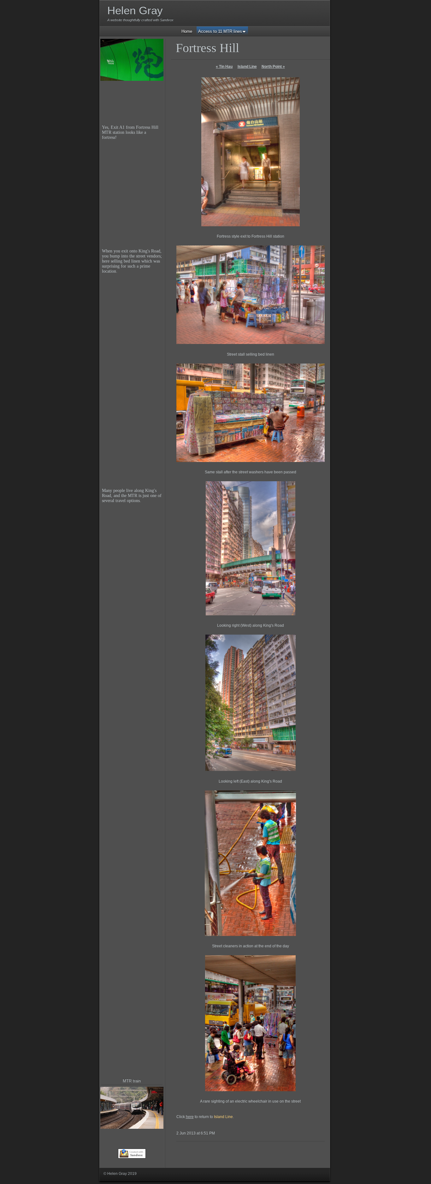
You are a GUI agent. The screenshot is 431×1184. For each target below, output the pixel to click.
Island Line (247, 66)
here (190, 1117)
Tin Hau (224, 66)
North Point (273, 66)
